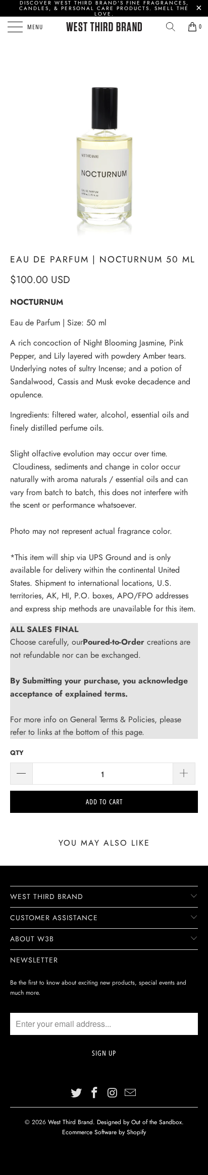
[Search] (170, 27)
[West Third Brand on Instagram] (112, 1093)
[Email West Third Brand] (130, 1093)
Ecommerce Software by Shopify (104, 1132)
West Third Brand (70, 1122)
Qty (17, 752)
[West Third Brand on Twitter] (76, 1093)
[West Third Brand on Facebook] (94, 1093)
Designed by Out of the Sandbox (139, 1122)
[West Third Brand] (104, 27)
